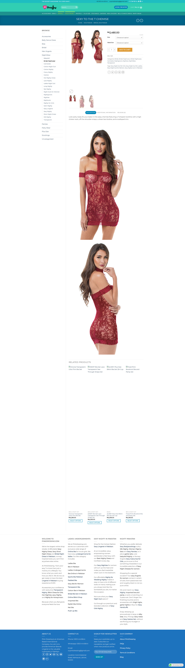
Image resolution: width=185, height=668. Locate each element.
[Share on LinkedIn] (123, 72)
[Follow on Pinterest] (138, 1)
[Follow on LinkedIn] (140, 1)
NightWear (69, 13)
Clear (141, 34)
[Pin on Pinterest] (119, 72)
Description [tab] (90, 112)
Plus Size (87, 13)
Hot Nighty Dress (49, 78)
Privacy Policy (125, 648)
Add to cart (124, 50)
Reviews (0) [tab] (121, 112)
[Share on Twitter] (112, 72)
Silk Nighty (47, 117)
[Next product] (137, 20)
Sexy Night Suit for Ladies (134, 66)
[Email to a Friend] (116, 72)
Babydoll (47, 58)
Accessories (46, 13)
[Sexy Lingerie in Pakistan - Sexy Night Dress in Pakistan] (50, 7)
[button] (121, 7)
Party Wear (137, 13)
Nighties (46, 97)
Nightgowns (48, 95)
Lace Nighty (48, 81)
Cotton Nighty (48, 69)
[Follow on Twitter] (132, 1)
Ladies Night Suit (49, 83)
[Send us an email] (134, 1)
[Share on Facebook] (109, 72)
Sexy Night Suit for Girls (118, 66)
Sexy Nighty (48, 111)
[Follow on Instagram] (131, 1)
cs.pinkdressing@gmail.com (118, 1)
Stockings (95, 13)
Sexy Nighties (102, 565)
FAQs (122, 644)
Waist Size (110, 42)
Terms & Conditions (127, 653)
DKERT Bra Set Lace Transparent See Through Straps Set (96, 515)
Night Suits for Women (51, 92)
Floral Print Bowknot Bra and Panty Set (134, 514)
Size (108, 37)
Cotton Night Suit (50, 66)
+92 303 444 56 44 (102, 1)
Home (80, 23)
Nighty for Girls (49, 103)
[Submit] (76, 7)
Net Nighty (47, 89)
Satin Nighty (48, 106)
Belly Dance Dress (125, 13)
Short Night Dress (50, 114)
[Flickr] (142, 1)
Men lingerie (112, 13)
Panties (78, 13)
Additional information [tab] (106, 112)
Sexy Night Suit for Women (115, 68)
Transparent (48, 120)
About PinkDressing (127, 639)
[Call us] (136, 1)
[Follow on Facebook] (129, 1)
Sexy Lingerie (48, 108)
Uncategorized (47, 139)
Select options (75, 520)
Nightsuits (47, 100)
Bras (54, 13)
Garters (103, 13)
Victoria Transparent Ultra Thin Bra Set (75, 514)
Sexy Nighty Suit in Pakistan (133, 68)
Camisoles (47, 64)
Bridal (60, 13)
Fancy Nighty (48, 72)
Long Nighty (48, 86)
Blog (122, 657)
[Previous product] (141, 20)
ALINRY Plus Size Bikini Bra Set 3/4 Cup (114, 514)
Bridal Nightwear (100, 23)
